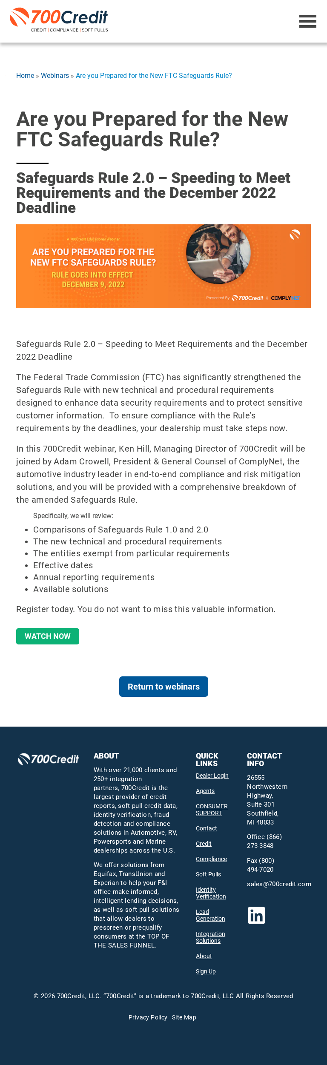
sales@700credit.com (279, 884)
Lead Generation (210, 915)
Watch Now (48, 636)
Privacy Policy (148, 1017)
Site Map (184, 1017)
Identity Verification (211, 893)
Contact (206, 828)
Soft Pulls (208, 874)
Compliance (211, 859)
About (204, 956)
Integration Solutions (210, 937)
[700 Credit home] (60, 21)
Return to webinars (164, 686)
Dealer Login (212, 775)
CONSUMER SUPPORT (212, 809)
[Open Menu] (308, 21)
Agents (205, 790)
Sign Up (206, 971)
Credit (204, 843)
